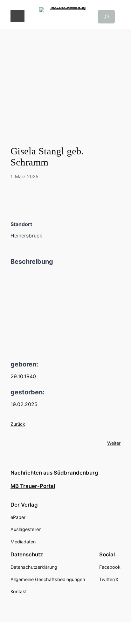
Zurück (17, 424)
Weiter (114, 443)
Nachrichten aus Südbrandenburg (54, 473)
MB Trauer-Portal (32, 486)
